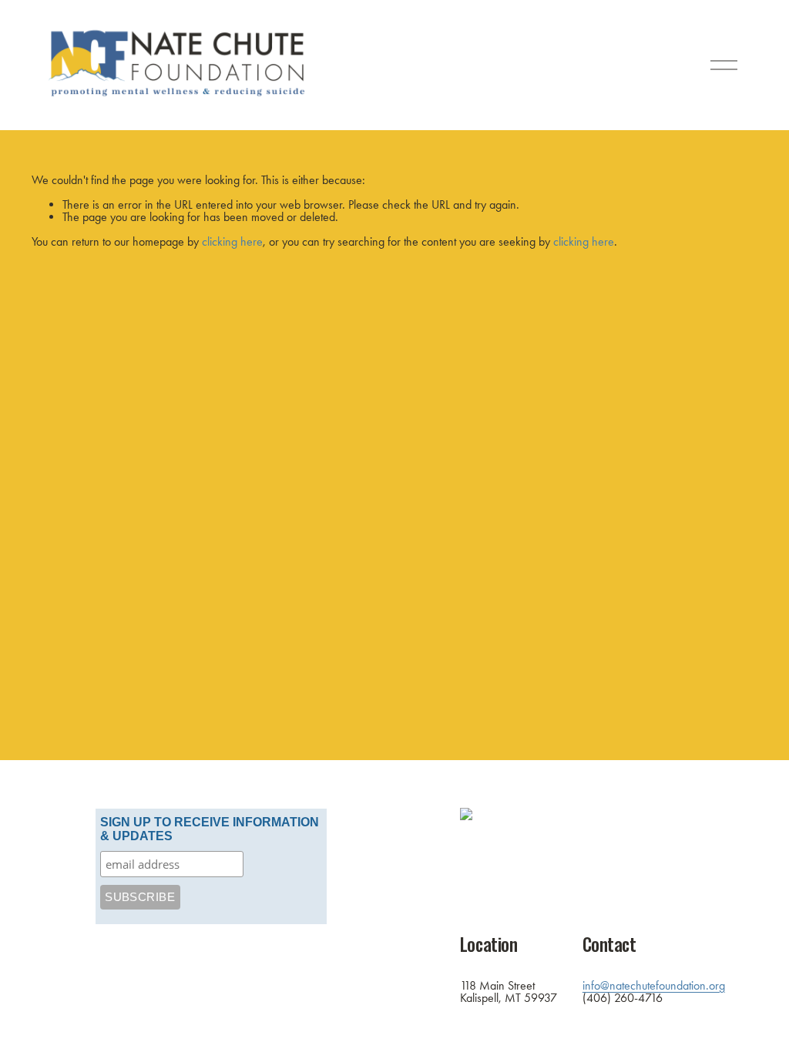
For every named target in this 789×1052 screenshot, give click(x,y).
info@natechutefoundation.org (654, 986)
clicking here (232, 241)
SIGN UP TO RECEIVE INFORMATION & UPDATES (209, 829)
